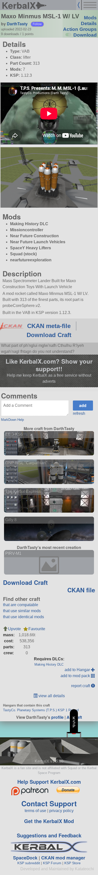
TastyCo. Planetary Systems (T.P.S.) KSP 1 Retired (41, 710)
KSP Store (72, 863)
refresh (79, 413)
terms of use (35, 811)
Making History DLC (49, 664)
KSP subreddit (28, 863)
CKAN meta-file (49, 326)
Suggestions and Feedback (49, 835)
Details (89, 23)
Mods (90, 17)
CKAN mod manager (63, 857)
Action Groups (80, 29)
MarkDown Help (12, 420)
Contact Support (49, 803)
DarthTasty (17, 24)
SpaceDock (25, 857)
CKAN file (81, 590)
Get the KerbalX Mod (49, 821)
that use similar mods (22, 611)
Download (85, 35)
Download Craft (49, 335)
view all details (51, 696)
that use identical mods (23, 617)
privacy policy (61, 811)
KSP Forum (52, 863)
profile (57, 717)
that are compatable (20, 605)
